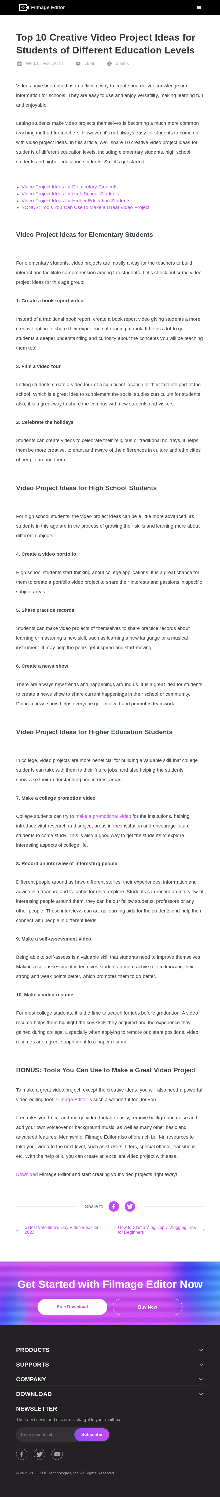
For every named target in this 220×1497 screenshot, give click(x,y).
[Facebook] (21, 1454)
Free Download (72, 1307)
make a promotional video (103, 816)
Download (27, 1174)
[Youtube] (57, 1454)
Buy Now (147, 1307)
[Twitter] (39, 1454)
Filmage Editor (71, 1099)
